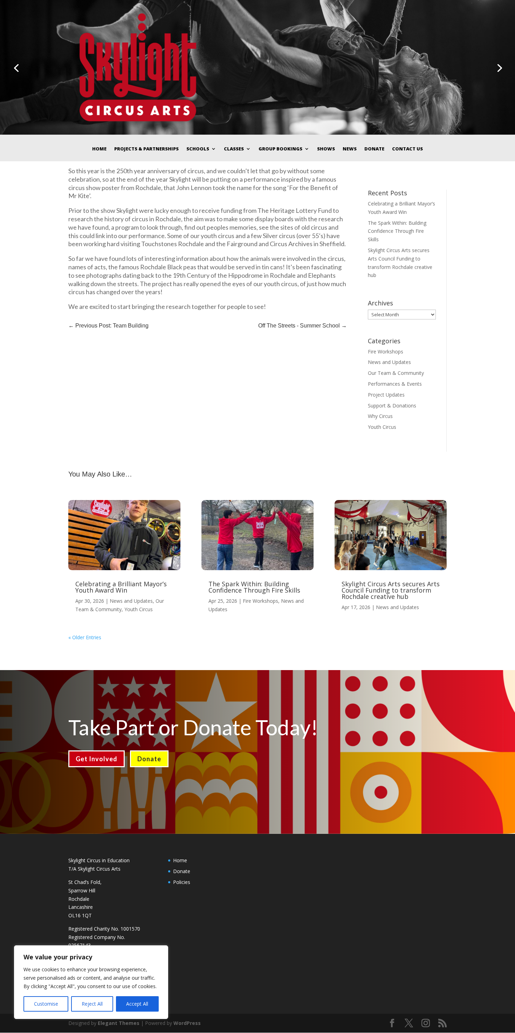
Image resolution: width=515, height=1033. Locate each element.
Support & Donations (392, 405)
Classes (234, 149)
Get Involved (96, 759)
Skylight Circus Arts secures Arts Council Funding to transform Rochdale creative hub (391, 590)
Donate (374, 149)
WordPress (187, 1023)
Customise (46, 1003)
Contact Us (407, 149)
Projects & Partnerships (146, 149)
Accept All (137, 1003)
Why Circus (380, 416)
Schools (197, 149)
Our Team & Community (396, 373)
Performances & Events (395, 383)
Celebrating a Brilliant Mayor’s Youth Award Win (121, 587)
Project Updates (386, 394)
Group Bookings (280, 149)
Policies (181, 882)
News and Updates (389, 362)
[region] (91, 982)
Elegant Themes (118, 1023)
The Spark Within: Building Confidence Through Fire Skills (397, 231)
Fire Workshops (385, 351)
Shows (326, 149)
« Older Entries (84, 637)
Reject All (92, 1003)
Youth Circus (382, 427)
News (350, 149)
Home (99, 149)
